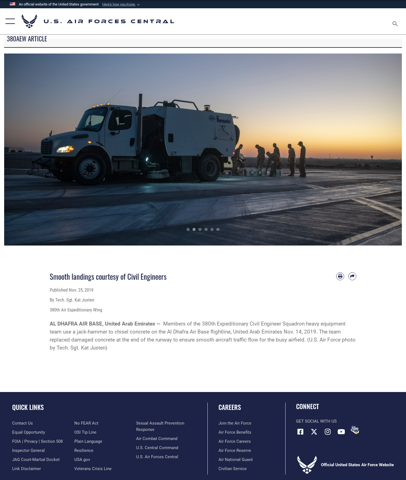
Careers (229, 407)
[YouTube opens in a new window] (341, 432)
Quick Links (28, 407)
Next (382, 150)
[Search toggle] (396, 21)
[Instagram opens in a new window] (327, 432)
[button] (121, 4)
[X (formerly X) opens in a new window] (314, 432)
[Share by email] (352, 276)
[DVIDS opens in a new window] (355, 430)
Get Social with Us (316, 421)
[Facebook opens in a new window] (300, 432)
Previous (24, 150)
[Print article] (340, 276)
